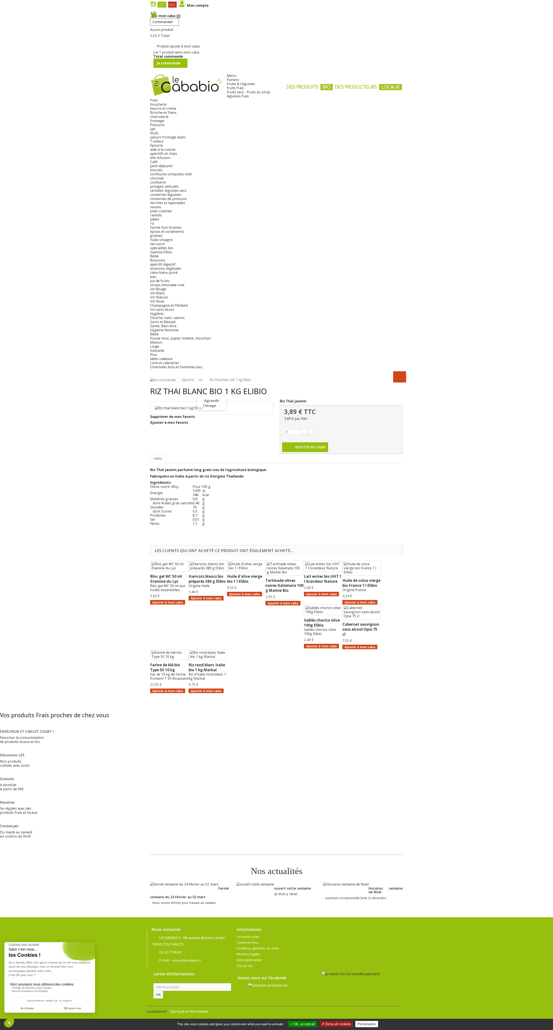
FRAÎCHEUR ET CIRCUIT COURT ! (27, 731)
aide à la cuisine (162, 149)
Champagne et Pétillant (169, 305)
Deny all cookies (337, 1024)
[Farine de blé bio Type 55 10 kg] (169, 654)
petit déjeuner (161, 165)
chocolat (157, 178)
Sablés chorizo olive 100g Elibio (322, 623)
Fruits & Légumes (241, 83)
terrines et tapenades (167, 202)
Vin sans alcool (162, 309)
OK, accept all (304, 1024)
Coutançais (9, 826)
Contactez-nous (248, 942)
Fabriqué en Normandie (189, 1011)
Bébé (154, 256)
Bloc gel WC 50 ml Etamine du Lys (166, 579)
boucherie (158, 104)
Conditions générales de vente (258, 948)
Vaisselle (157, 350)
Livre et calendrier (164, 362)
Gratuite (7, 778)
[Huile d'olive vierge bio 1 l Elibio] (246, 566)
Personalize (367, 1024)
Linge (154, 346)
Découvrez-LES (12, 755)
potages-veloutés (164, 186)
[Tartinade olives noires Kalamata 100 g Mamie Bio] (284, 568)
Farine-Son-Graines (166, 227)
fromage (157, 120)
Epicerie (156, 145)
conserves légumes (165, 194)
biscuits (156, 170)
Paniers (233, 79)
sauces (155, 207)
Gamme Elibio (161, 252)
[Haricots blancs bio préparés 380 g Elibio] (208, 566)
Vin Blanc (157, 293)
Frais (154, 100)
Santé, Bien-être (163, 326)
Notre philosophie (249, 960)
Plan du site (245, 966)
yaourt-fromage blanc (168, 137)
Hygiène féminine (164, 330)
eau (153, 276)
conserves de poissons (168, 198)
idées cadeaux (161, 358)
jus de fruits (159, 280)
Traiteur (157, 141)
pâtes (154, 219)
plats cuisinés (161, 211)
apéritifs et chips (163, 153)
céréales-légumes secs (168, 190)
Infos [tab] (158, 458)
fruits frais (235, 88)
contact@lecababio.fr (186, 960)
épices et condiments (167, 231)
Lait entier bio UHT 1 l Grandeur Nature (323, 579)
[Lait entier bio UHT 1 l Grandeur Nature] (323, 566)
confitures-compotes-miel (171, 174)
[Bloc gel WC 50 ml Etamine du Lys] (169, 566)
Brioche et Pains (163, 112)
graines (156, 235)
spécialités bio (161, 248)
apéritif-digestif (162, 264)
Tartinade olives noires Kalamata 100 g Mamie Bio (284, 585)
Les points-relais (248, 937)
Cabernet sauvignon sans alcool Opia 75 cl (360, 629)
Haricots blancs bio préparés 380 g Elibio (207, 579)
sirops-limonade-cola (167, 284)
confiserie (158, 182)
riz (152, 223)
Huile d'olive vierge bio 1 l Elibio (244, 579)
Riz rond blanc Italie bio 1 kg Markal (207, 667)
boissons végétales (165, 268)
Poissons (157, 124)
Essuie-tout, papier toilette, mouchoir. (180, 338)
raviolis (156, 215)
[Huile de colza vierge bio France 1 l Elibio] (361, 568)
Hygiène (157, 313)
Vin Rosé (157, 301)
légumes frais (238, 96)
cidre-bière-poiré (164, 272)
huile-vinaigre (161, 239)
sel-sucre (157, 243)
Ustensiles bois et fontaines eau (176, 367)
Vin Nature (159, 297)
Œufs (154, 133)
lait (152, 129)
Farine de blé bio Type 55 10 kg (165, 667)
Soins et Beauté (163, 321)
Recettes (7, 802)
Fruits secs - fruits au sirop (248, 92)
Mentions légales (248, 954)
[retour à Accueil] (163, 380)
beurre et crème (163, 108)
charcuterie (159, 116)
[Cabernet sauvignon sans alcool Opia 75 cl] (361, 612)
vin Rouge (158, 289)
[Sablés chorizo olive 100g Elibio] (323, 610)
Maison (156, 342)
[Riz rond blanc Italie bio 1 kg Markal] (208, 654)
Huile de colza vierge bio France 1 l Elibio (361, 583)
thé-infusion (160, 157)
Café (153, 161)
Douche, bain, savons (167, 317)
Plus (153, 354)
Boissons (157, 260)
